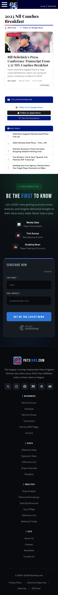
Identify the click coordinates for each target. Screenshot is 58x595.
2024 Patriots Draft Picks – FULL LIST (30, 143)
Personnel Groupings (29, 497)
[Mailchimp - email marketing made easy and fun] (29, 330)
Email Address (13, 293)
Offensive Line (29, 462)
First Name (12, 277)
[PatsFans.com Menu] (4, 4)
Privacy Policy (15, 582)
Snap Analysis (29, 491)
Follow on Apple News (30, 113)
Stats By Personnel (29, 503)
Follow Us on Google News (31, 107)
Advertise (22, 588)
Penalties (29, 474)
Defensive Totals (29, 521)
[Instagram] (16, 386)
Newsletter (29, 550)
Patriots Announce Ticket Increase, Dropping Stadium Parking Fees (29, 150)
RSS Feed (11, 28)
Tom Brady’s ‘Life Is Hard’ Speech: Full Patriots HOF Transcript (30, 158)
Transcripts (29, 420)
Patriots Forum (29, 402)
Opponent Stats (29, 456)
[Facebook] (25, 386)
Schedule (29, 408)
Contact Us (29, 556)
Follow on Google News (32, 28)
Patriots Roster (29, 414)
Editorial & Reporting (36, 582)
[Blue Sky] (33, 386)
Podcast (29, 544)
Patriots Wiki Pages (29, 426)
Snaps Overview (29, 468)
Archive (29, 433)
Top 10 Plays (29, 509)
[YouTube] (50, 386)
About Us (29, 538)
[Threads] (41, 386)
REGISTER (52, 6)
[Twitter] (8, 386)
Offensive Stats (29, 449)
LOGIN (42, 6)
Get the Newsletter (30, 118)
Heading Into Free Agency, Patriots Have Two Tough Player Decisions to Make (31, 166)
